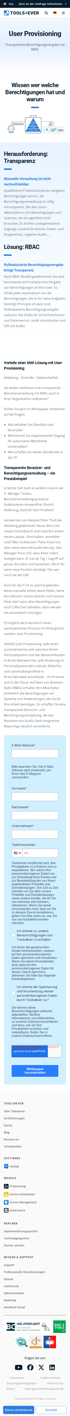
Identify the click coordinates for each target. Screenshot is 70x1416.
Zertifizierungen (14, 1118)
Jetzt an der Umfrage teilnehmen (40, 4)
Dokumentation (14, 1293)
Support (9, 1265)
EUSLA (11, 1389)
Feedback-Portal (14, 1307)
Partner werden (14, 1245)
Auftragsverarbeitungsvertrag (44, 1389)
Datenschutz (55, 1383)
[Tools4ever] (21, 12)
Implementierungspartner (21, 1231)
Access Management (23, 1202)
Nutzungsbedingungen (22, 1383)
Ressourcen (11, 1139)
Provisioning (18, 1186)
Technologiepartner (17, 1238)
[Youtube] (19, 1367)
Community (11, 1286)
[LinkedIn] (52, 1367)
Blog (7, 1132)
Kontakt (51, 1410)
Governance (17, 1210)
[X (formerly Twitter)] (41, 1367)
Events (8, 1125)
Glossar (9, 1279)
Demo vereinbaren (18, 1410)
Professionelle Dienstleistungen (24, 1272)
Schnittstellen (13, 1146)
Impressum (17, 1378)
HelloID (14, 1166)
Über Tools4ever (14, 1111)
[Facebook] (30, 1367)
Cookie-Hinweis (50, 1378)
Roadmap (10, 1300)
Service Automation (22, 1194)
